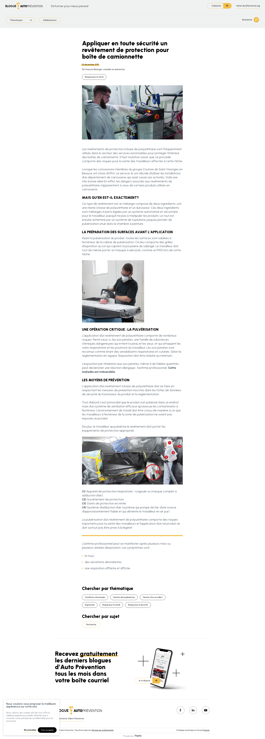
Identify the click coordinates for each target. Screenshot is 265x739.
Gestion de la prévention (124, 597)
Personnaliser (30, 730)
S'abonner (216, 6)
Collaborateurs (49, 20)
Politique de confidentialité (103, 730)
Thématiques (16, 20)
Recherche (247, 20)
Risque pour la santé (111, 605)
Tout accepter (47, 730)
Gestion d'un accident (153, 597)
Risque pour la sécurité (138, 605)
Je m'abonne (144, 680)
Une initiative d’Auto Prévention (69, 718)
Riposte (206, 730)
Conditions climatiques (95, 597)
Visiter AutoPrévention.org (248, 6)
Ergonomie (90, 605)
